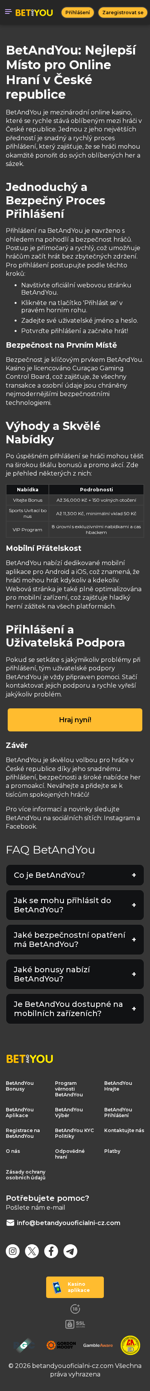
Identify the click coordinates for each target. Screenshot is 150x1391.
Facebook (21, 826)
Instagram (119, 818)
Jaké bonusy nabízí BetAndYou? (52, 974)
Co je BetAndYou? (49, 875)
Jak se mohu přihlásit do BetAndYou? (62, 905)
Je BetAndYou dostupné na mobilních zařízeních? (68, 1009)
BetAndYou (24, 563)
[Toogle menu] (8, 12)
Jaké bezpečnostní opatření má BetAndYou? (69, 939)
